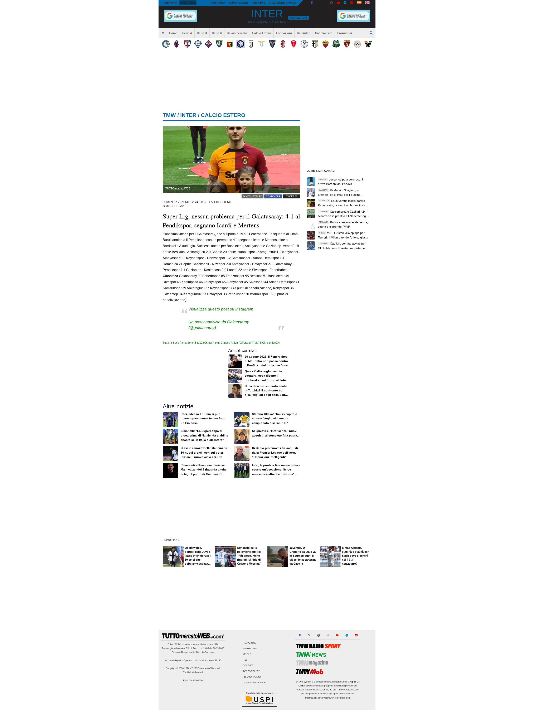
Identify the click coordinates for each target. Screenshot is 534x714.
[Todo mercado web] (359, 3)
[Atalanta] (166, 44)
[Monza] (293, 44)
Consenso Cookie (254, 682)
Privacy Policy (252, 677)
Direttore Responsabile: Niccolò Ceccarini (193, 652)
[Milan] (283, 44)
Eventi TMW (250, 648)
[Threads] (325, 3)
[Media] (352, 3)
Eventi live (187, 2)
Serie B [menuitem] (202, 33)
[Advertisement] (267, 508)
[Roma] (325, 44)
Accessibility (251, 671)
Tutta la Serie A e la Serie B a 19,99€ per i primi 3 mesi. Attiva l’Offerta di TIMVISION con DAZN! (221, 342)
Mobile (247, 654)
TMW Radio (217, 2)
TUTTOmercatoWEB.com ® (205, 668)
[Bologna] (176, 44)
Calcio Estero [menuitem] (261, 33)
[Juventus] (251, 44)
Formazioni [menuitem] (284, 33)
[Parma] (315, 44)
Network (170, 2)
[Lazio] (261, 44)
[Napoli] (304, 44)
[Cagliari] (187, 44)
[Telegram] (345, 3)
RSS (245, 660)
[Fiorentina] (208, 44)
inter (188, 115)
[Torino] (347, 44)
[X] (319, 3)
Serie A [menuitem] (187, 33)
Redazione (249, 643)
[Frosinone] (219, 44)
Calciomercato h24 (282, 2)
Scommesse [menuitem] (323, 33)
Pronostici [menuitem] (344, 33)
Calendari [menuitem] (303, 33)
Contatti (248, 665)
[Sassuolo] (336, 44)
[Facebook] (312, 3)
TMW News (258, 2)
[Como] (198, 44)
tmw (169, 115)
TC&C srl (179, 644)
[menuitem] (163, 33)
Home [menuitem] (173, 33)
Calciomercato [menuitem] (237, 33)
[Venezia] (368, 44)
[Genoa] (229, 44)
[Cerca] (371, 33)
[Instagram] (332, 3)
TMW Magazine (238, 2)
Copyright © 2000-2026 (177, 668)
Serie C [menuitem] (217, 33)
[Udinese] (357, 44)
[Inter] (240, 44)
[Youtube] (338, 3)
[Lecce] (272, 44)
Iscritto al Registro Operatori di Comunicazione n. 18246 (193, 660)
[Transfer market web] (367, 3)
